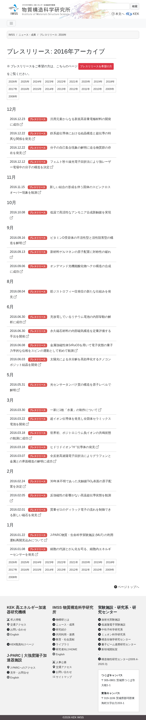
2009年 (110, 89)
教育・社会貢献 (65, 639)
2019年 (98, 81)
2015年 (37, 89)
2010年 (97, 89)
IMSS (12, 34)
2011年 (86, 89)
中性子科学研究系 (112, 629)
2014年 (49, 89)
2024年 (37, 81)
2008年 (13, 96)
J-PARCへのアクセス (23, 667)
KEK (136, 13)
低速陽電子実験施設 (113, 624)
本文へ (120, 13)
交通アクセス (18, 624)
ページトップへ (128, 587)
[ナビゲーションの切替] (11, 23)
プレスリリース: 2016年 (53, 34)
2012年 (73, 89)
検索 (134, 6)
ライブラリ (62, 644)
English (14, 634)
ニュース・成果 (27, 34)
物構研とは (62, 619)
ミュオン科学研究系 (113, 634)
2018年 (110, 81)
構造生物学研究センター (116, 639)
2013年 (61, 89)
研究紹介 (61, 629)
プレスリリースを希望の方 (96, 66)
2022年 (61, 81)
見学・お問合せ (19, 672)
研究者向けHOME (66, 649)
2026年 (13, 81)
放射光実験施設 (111, 619)
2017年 (13, 89)
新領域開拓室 (109, 649)
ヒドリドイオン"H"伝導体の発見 (73, 447)
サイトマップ (64, 676)
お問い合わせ (18, 629)
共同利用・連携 (65, 634)
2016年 (25, 89)
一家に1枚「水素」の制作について (74, 410)
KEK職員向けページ (22, 644)
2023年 (49, 81)
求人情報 (15, 619)
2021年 (73, 81)
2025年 (25, 81)
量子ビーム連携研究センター (119, 644)
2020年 (86, 81)
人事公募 (61, 662)
